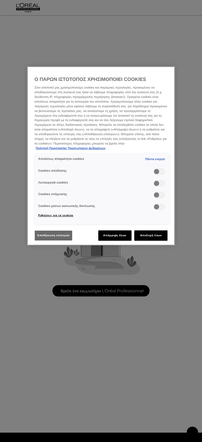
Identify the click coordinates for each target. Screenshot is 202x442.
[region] (101, 155)
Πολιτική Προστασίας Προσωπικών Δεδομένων (70, 148)
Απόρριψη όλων (114, 235)
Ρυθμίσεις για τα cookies (55, 215)
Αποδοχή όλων (151, 235)
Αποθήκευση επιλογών (53, 235)
